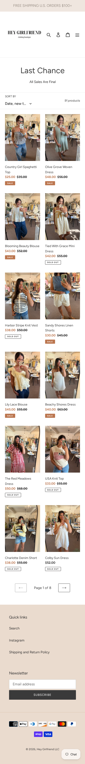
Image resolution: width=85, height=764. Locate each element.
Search (14, 628)
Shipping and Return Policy (29, 652)
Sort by (10, 96)
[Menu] (77, 35)
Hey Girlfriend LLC (48, 749)
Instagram (16, 640)
